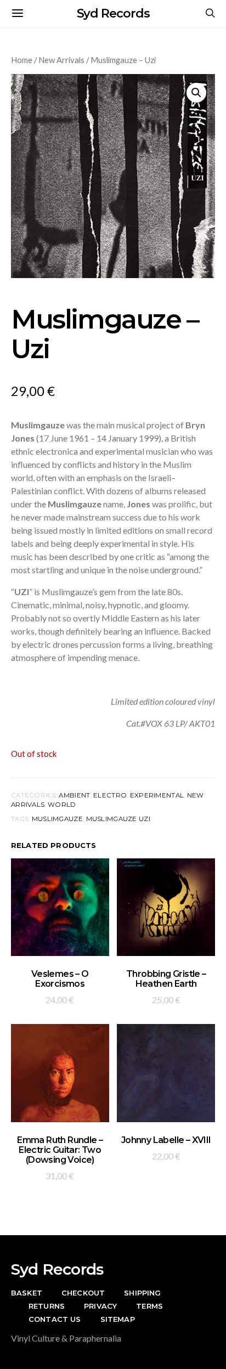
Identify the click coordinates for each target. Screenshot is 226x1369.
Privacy (100, 1306)
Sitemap (117, 1319)
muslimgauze (57, 819)
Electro (110, 795)
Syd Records (113, 13)
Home (21, 60)
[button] (196, 93)
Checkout (83, 1292)
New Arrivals (61, 60)
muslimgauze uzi (118, 819)
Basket (26, 1292)
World (62, 804)
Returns (47, 1306)
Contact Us (55, 1319)
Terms (149, 1306)
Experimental (157, 795)
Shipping (142, 1292)
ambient (74, 795)
